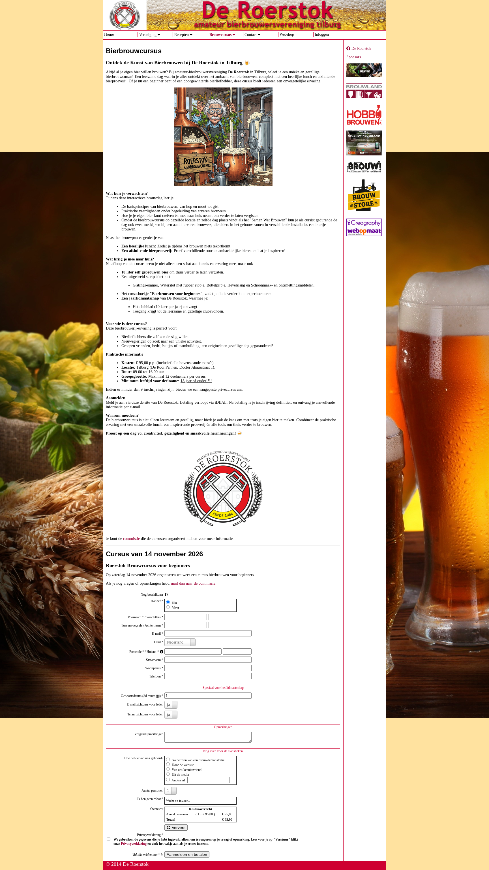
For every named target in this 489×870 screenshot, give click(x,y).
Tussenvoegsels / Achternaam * (142, 625)
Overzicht (156, 809)
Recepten (181, 35)
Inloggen (322, 34)
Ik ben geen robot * (150, 799)
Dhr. (174, 603)
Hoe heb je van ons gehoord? (143, 758)
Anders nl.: (179, 780)
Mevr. (175, 608)
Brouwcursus (220, 35)
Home (109, 34)
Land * (158, 642)
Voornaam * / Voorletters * (145, 617)
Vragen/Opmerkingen (148, 734)
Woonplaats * (154, 668)
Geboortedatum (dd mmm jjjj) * (142, 696)
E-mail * (157, 634)
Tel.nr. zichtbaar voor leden (145, 714)
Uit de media (180, 775)
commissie (131, 538)
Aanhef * (157, 601)
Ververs (178, 827)
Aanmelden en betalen (187, 854)
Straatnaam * (154, 660)
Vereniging (147, 35)
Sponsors (353, 57)
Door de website (182, 765)
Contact (250, 35)
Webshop (287, 34)
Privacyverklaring (134, 844)
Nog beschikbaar (152, 595)
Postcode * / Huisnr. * (144, 652)
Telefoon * (156, 676)
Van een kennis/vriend (186, 770)
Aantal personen (152, 790)
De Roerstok (360, 48)
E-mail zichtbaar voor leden (145, 704)
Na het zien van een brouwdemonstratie (197, 760)
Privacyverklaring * (150, 835)
